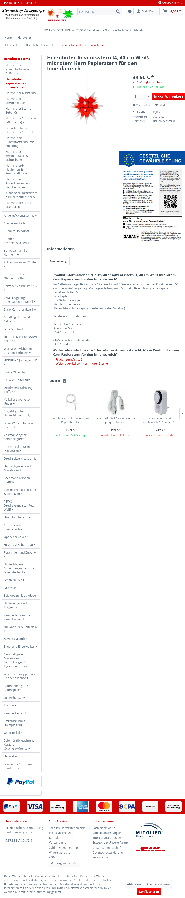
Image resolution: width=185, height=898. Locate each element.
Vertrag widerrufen (64, 863)
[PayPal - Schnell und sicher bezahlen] (20, 781)
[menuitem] (99, 11)
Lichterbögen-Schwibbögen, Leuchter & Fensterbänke (20, 568)
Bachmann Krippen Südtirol (17, 480)
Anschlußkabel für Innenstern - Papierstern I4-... (71, 420)
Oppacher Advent (16, 537)
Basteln (9, 705)
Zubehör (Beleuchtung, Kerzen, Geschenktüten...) (19, 745)
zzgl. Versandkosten (154, 82)
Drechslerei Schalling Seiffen (18, 390)
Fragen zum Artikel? (68, 359)
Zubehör (57, 381)
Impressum (100, 857)
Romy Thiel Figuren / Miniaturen (18, 449)
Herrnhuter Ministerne (21, 93)
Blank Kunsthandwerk (19, 309)
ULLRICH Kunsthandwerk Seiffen (21, 339)
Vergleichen (143, 105)
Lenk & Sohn (12, 329)
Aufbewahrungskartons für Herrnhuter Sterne (22, 195)
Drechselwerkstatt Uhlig (20, 458)
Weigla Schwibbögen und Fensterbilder (18, 351)
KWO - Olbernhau (16, 372)
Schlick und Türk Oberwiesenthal (15, 276)
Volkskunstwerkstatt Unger (17, 402)
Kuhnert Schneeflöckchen (15, 241)
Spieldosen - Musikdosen (21, 596)
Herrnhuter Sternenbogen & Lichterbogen (17, 156)
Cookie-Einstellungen (106, 833)
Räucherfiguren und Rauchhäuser (17, 617)
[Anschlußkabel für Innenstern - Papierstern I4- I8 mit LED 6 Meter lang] (71, 402)
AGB (52, 857)
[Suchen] (118, 11)
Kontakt (54, 838)
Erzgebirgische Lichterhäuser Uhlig (17, 413)
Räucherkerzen (14, 713)
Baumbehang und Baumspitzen (16, 688)
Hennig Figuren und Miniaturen (17, 468)
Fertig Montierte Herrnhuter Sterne (19, 130)
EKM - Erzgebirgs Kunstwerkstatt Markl (19, 300)
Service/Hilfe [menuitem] (170, 3)
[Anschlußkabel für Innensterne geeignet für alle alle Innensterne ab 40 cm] (115, 402)
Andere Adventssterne (19, 215)
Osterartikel (12, 733)
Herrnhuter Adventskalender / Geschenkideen (18, 183)
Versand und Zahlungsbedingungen (64, 845)
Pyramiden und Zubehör (20, 552)
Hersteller (10, 756)
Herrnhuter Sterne (17, 59)
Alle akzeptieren (158, 884)
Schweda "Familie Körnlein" (15, 253)
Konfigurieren (149, 892)
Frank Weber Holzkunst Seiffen (19, 425)
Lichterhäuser (13, 698)
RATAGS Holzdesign (17, 380)
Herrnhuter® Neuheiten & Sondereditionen (17, 169)
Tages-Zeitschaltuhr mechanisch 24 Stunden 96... (160, 420)
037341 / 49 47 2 (18, 840)
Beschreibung (58, 261)
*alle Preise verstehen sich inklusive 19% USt (67, 830)
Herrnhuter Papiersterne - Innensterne (16, 83)
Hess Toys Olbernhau (19, 545)
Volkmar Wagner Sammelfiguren (15, 437)
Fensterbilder (13, 580)
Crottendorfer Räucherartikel (14, 527)
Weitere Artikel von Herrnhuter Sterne (81, 363)
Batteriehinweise (103, 828)
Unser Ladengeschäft (106, 848)
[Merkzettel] (130, 11)
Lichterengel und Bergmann (15, 605)
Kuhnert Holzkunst (17, 231)
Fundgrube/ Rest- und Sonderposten (19, 766)
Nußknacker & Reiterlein (20, 627)
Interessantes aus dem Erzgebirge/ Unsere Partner (111, 840)
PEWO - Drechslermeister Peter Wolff (20, 506)
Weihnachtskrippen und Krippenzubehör (20, 676)
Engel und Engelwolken (20, 646)
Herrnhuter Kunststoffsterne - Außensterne (18, 69)
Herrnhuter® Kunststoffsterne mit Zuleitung (20, 142)
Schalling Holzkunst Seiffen (17, 319)
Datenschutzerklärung (107, 853)
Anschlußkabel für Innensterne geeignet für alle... (116, 420)
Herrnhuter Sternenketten (15, 101)
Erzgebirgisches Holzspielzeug (14, 723)
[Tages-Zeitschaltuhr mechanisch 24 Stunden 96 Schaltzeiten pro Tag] (160, 402)
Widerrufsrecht (59, 853)
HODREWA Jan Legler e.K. (21, 360)
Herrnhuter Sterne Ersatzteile (18, 205)
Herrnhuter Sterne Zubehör (18, 111)
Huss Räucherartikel (18, 517)
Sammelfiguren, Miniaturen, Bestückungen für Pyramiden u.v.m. (16, 660)
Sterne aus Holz (14, 223)
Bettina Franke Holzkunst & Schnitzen (21, 492)
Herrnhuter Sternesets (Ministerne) (21, 120)
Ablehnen (134, 884)
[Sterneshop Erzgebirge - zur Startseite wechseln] (38, 16)
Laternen (10, 588)
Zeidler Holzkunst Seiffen (21, 262)
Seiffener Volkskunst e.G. (21, 286)
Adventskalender (15, 639)
